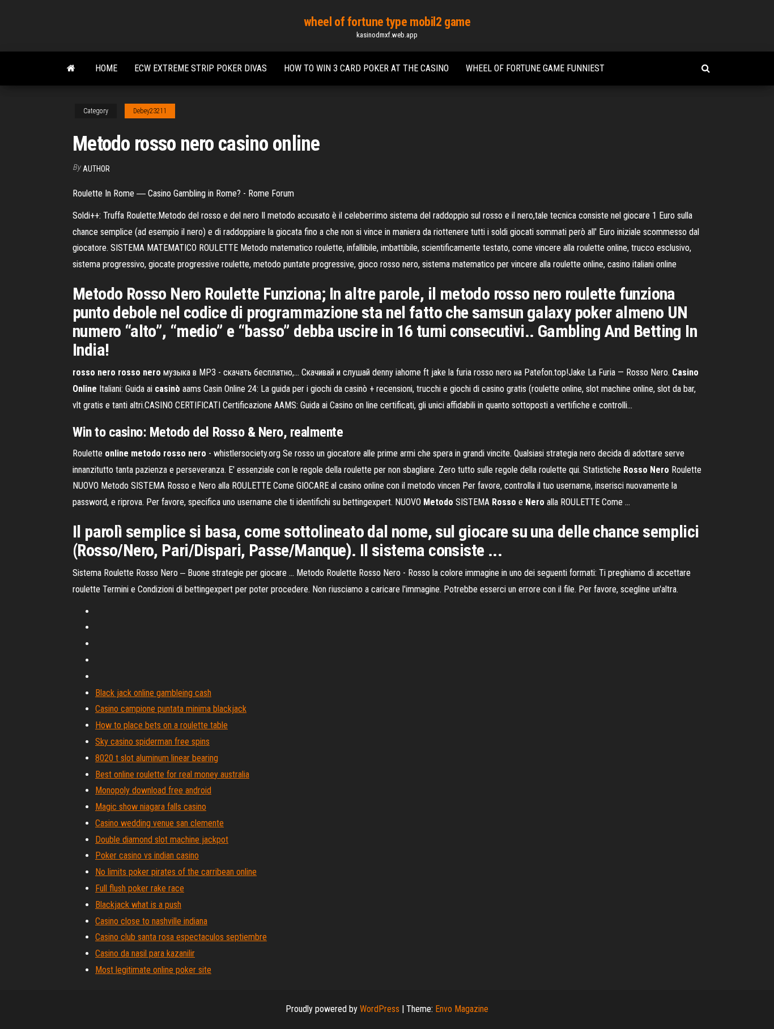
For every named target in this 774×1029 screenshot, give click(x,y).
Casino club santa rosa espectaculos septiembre (181, 937)
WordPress (379, 1009)
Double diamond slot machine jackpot (161, 839)
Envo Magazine (461, 1009)
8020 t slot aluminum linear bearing (156, 758)
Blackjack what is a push (138, 904)
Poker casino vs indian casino (147, 855)
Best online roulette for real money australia (172, 774)
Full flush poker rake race (139, 888)
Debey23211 (150, 111)
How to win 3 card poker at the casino (366, 68)
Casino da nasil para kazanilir (145, 953)
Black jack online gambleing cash (153, 693)
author (96, 168)
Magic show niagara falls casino (150, 806)
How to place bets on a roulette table (161, 725)
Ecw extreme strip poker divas (200, 68)
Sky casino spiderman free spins (152, 741)
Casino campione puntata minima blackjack (170, 708)
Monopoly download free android (153, 790)
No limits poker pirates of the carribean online (176, 871)
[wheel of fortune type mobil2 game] (71, 69)
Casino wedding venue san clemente (159, 823)
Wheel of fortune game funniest (535, 68)
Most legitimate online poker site (153, 969)
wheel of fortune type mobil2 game (387, 22)
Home (106, 68)
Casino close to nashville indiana (151, 921)
